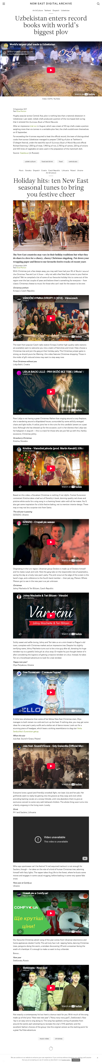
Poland (73, 170)
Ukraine (80, 170)
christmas (58, 1038)
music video (44, 1038)
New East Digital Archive (51, 3)
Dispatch (56, 10)
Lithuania (65, 170)
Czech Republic (54, 170)
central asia (73, 161)
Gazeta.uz (24, 153)
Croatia (44, 170)
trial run (33, 126)
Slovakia (28, 170)
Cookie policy (65, 1060)
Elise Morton (21, 111)
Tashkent (47, 10)
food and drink (47, 161)
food (61, 161)
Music (21, 170)
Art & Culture (38, 10)
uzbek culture (30, 161)
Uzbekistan (65, 10)
